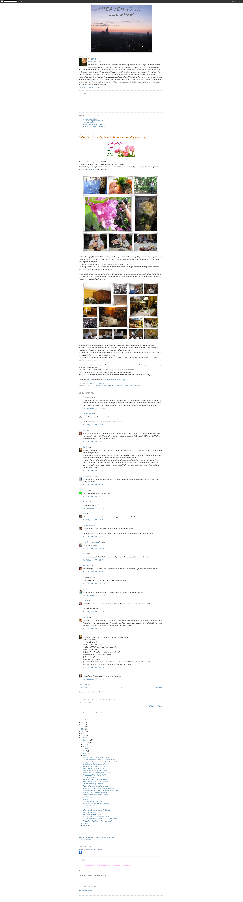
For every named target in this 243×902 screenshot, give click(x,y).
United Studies (88, 413)
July (84, 751)
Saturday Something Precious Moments (96, 803)
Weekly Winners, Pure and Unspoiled (95, 786)
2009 (83, 738)
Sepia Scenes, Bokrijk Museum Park (95, 764)
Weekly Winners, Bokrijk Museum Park (96, 757)
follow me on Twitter (155, 706)
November (86, 742)
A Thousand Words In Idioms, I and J (95, 766)
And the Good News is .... (91, 797)
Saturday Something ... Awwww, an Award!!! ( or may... (101, 819)
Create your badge (97, 849)
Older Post (158, 687)
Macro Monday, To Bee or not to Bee (95, 770)
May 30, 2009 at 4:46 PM (93, 679)
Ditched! (85, 799)
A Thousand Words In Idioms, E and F (95, 795)
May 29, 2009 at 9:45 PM (93, 572)
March (85, 825)
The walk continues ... (90, 122)
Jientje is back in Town (90, 119)
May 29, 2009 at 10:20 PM (94, 583)
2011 (83, 733)
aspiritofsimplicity (89, 476)
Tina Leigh (86, 565)
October (86, 744)
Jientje (93, 59)
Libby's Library (88, 525)
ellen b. (85, 617)
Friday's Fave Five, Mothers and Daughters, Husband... (101, 790)
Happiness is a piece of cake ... (93, 124)
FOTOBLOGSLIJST (86, 839)
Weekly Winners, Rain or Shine (93, 801)
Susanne (94, 169)
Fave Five (89, 380)
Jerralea (86, 589)
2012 (83, 731)
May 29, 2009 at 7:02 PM (93, 548)
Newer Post (83, 687)
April (84, 823)
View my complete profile (91, 87)
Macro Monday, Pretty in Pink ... (93, 814)
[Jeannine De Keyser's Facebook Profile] (80, 853)
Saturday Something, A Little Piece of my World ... (99, 788)
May (84, 755)
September (87, 746)
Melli (84, 430)
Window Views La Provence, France (95, 792)
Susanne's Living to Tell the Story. (114, 380)
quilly (85, 554)
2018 (83, 725)
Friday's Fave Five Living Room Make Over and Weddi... (102, 762)
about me (90, 385)
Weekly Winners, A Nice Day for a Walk (96, 816)
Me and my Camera (89, 777)
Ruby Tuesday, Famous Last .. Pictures (96, 781)
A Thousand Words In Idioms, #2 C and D (96, 810)
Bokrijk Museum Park (114, 385)
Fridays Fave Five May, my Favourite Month (97, 821)
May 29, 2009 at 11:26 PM (94, 612)
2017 (83, 727)
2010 (83, 735)
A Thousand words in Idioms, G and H (95, 779)
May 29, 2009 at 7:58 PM (93, 560)
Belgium (99, 385)
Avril (84, 513)
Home (121, 687)
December (86, 740)
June (85, 753)
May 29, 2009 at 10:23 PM (94, 595)
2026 (83, 722)
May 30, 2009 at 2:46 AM (93, 628)
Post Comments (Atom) (96, 692)
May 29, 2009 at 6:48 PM (93, 508)
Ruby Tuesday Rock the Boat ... (93, 812)
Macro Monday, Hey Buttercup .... (94, 784)
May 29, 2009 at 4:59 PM (93, 441)
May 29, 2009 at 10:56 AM (94, 408)
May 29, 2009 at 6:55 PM (93, 520)
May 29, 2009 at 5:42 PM (93, 485)
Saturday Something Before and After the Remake (99, 760)
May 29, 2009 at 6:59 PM (93, 536)
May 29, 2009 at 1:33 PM (93, 425)
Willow (85, 600)
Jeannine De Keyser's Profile (85, 849)
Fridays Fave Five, (89, 805)
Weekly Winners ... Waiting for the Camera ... (98, 773)
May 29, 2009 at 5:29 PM (93, 470)
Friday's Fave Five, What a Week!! (94, 775)
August (85, 749)
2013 (83, 729)
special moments (133, 385)
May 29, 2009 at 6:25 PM (93, 496)
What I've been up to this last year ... (95, 126)
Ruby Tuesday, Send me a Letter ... (94, 768)
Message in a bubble (90, 808)
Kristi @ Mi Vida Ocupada (91, 542)
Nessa (85, 490)
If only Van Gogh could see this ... (94, 121)
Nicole (85, 502)
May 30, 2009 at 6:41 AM (93, 667)
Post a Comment (84, 684)
